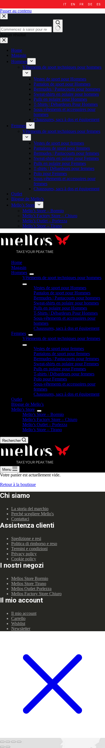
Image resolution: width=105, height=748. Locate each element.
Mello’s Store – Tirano (42, 429)
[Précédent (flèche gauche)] (2, 747)
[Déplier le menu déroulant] (31, 274)
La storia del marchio (29, 508)
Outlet (16, 399)
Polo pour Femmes (50, 379)
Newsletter (20, 628)
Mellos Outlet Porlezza (31, 588)
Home (16, 262)
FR (81, 4)
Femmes (18, 333)
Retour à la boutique (18, 484)
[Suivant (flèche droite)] (8, 747)
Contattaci (20, 518)
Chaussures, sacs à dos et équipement (66, 328)
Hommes (19, 272)
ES (99, 4)
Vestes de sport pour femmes (59, 348)
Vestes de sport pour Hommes (60, 287)
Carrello (18, 618)
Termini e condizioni (29, 548)
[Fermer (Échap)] (2, 742)
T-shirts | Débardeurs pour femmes (64, 373)
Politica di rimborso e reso (34, 543)
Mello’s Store (23, 409)
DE (90, 4)
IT (64, 4)
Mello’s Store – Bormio (43, 414)
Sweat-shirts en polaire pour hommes (66, 303)
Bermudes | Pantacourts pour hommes (67, 297)
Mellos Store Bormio (29, 578)
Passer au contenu (16, 10)
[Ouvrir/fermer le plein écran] (13, 742)
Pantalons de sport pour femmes (62, 353)
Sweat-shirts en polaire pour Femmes (66, 363)
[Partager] (8, 742)
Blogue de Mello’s (27, 404)
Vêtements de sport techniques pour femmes (61, 338)
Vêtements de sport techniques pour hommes (61, 277)
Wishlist (18, 623)
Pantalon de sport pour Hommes (62, 292)
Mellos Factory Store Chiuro (36, 593)
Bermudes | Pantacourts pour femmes (66, 358)
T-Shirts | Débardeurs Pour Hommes (66, 313)
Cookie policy (23, 558)
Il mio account (23, 613)
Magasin (18, 267)
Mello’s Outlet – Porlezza (44, 424)
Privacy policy (24, 553)
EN (73, 4)
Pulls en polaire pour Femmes (60, 368)
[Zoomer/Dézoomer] (19, 742)
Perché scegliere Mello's (32, 513)
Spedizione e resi (26, 538)
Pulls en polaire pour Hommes (60, 308)
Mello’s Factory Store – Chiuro (49, 419)
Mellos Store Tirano (28, 583)
